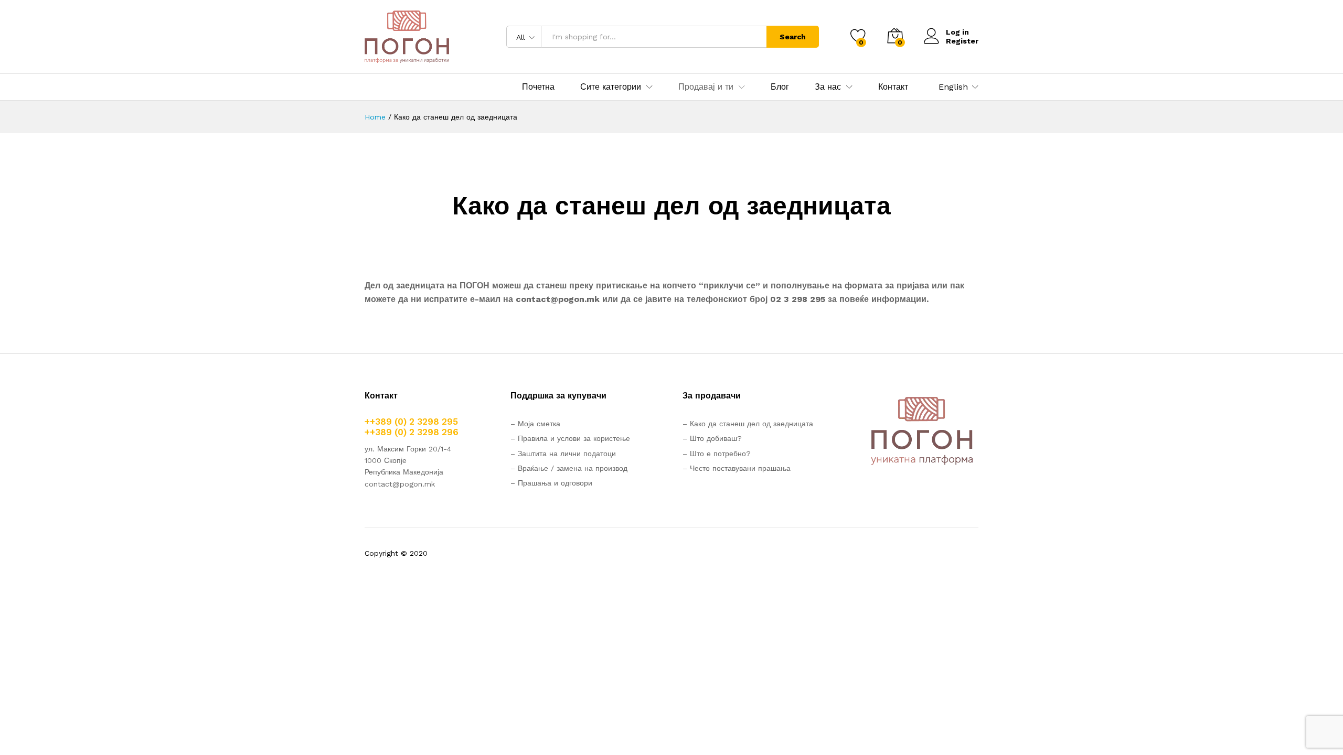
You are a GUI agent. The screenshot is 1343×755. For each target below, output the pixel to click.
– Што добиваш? (712, 438)
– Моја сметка (535, 423)
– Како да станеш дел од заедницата (748, 423)
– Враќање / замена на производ (568, 468)
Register (962, 41)
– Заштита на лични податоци (563, 453)
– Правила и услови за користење (570, 438)
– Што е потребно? (717, 453)
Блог (780, 87)
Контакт (893, 87)
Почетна (538, 87)
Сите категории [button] (610, 87)
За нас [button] (828, 87)
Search (793, 37)
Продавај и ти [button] (705, 87)
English (953, 87)
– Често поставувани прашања (737, 468)
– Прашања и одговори (551, 483)
